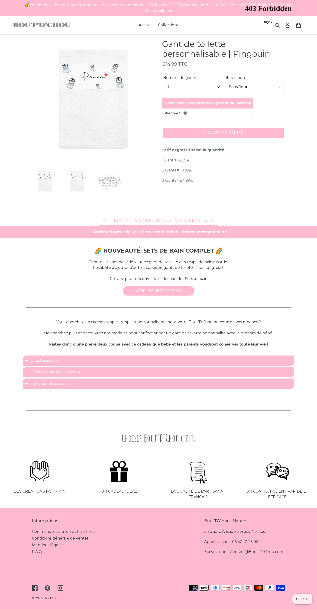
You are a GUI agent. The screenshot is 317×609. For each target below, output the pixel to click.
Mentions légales (47, 545)
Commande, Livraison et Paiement (63, 531)
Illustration (235, 78)
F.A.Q (37, 552)
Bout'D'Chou (53, 598)
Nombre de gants (179, 78)
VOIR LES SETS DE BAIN (158, 291)
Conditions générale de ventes (60, 538)
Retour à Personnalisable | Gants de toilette (162, 220)
